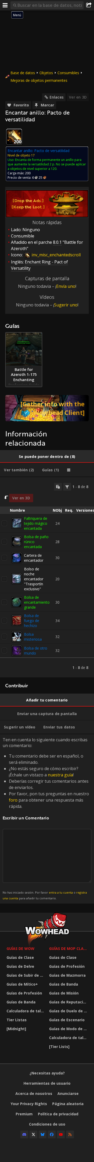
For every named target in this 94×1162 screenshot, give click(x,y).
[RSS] (70, 1134)
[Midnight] (16, 1028)
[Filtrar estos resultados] (67, 487)
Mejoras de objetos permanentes (38, 80)
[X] (33, 1134)
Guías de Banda (21, 1001)
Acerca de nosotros (33, 1093)
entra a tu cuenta (61, 892)
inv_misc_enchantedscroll (56, 255)
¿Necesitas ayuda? (47, 1073)
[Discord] (24, 1134)
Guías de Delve (20, 966)
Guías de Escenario (67, 1019)
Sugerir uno (66, 305)
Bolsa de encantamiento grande (37, 602)
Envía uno (65, 286)
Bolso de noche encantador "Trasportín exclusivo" (33, 578)
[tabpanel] (47, 577)
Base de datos (22, 72)
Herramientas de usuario (47, 1083)
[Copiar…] (58, 487)
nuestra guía (60, 775)
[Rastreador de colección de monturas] (47, 408)
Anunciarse (68, 1093)
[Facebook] (52, 1134)
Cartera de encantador (33, 558)
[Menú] (5, 5)
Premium (24, 1113)
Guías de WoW (20, 948)
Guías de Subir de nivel (26, 975)
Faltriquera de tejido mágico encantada (35, 523)
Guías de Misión (64, 993)
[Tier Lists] (59, 1046)
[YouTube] (61, 1134)
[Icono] (14, 137)
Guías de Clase (20, 957)
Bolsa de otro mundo (35, 651)
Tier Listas (17, 1019)
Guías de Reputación (68, 1001)
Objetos (46, 72)
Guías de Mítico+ (22, 984)
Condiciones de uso (47, 1124)
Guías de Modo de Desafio (69, 1028)
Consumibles (68, 72)
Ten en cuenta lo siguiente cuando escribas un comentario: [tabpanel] (46, 818)
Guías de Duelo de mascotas (69, 1010)
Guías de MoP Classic (69, 948)
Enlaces (56, 97)
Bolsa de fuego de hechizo (31, 620)
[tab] (47, 456)
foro (13, 800)
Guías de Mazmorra (67, 975)
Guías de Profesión (24, 993)
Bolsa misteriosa (33, 637)
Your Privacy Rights (29, 1103)
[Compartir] (89, 5)
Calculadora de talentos (26, 1010)
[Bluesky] (42, 1134)
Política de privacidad (58, 1113)
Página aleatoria (68, 1103)
